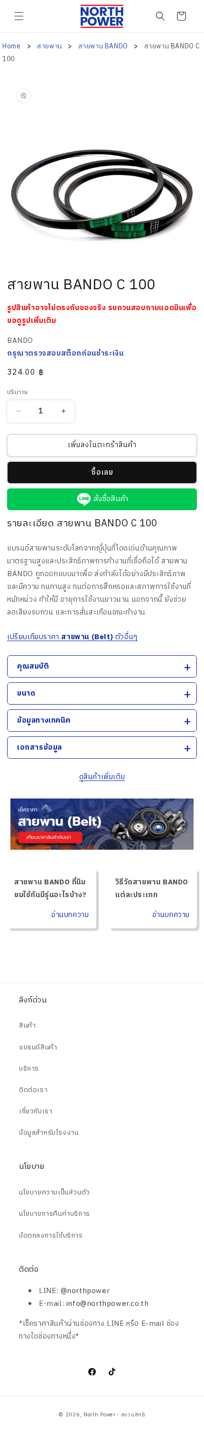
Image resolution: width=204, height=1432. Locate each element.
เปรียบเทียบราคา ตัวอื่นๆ (72, 637)
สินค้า (27, 1025)
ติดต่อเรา (33, 1089)
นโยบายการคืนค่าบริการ (54, 1213)
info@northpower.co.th (107, 1304)
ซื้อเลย (102, 472)
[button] (19, 16)
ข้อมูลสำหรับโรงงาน (48, 1132)
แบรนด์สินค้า (38, 1047)
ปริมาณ (17, 392)
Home (11, 46)
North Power (99, 1415)
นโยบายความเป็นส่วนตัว (54, 1192)
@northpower (85, 1291)
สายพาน (50, 46)
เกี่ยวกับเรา (35, 1111)
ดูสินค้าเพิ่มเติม (102, 777)
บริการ (29, 1068)
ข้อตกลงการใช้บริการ (51, 1235)
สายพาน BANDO (104, 46)
